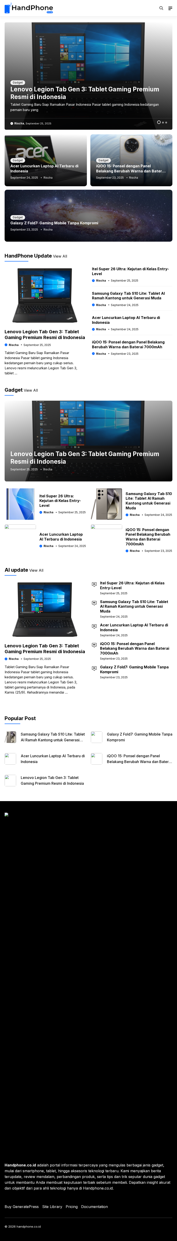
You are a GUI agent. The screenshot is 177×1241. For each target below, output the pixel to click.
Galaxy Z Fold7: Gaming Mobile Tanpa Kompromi (54, 223)
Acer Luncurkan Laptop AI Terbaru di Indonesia (61, 536)
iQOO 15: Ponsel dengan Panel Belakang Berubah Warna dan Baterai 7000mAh (130, 171)
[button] (161, 8)
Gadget (18, 82)
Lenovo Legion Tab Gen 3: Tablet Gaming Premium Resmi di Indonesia (45, 334)
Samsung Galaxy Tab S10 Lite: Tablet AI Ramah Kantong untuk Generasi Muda (128, 295)
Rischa (19, 123)
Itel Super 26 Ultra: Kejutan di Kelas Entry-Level (60, 501)
